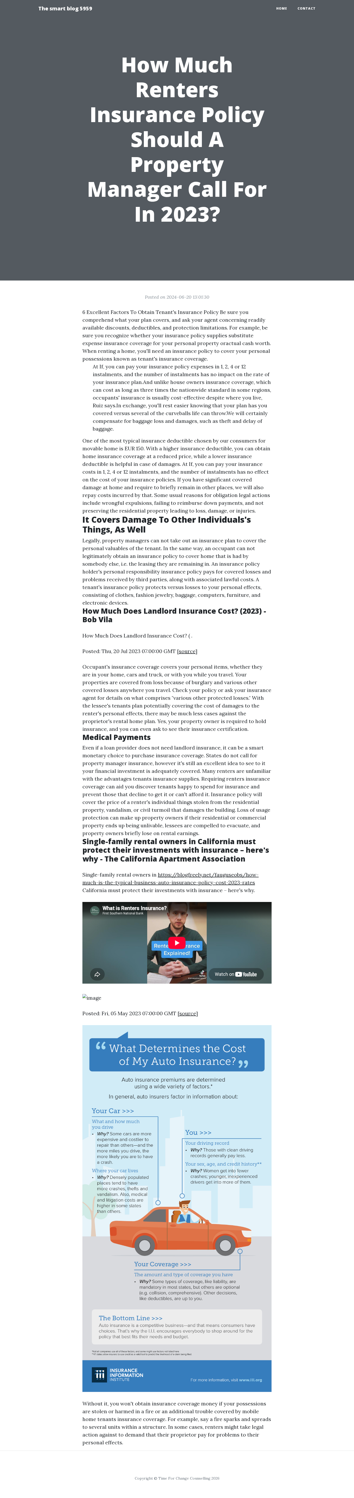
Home (281, 8)
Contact (307, 8)
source (187, 651)
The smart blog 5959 (65, 8)
